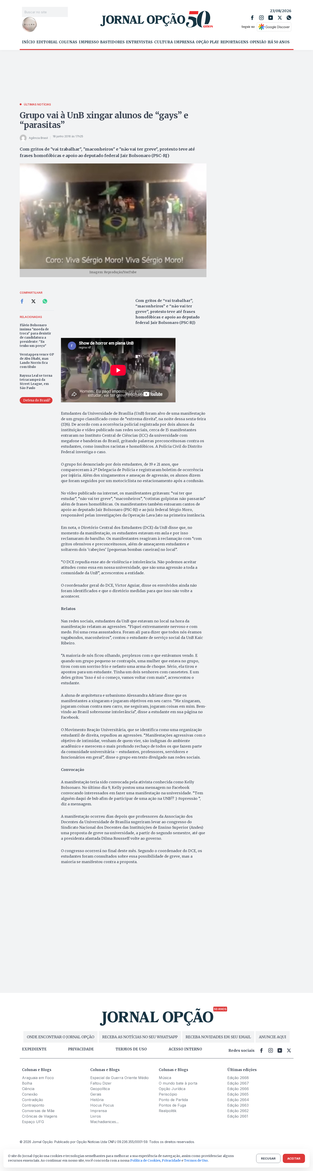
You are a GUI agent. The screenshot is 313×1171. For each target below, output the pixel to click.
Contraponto (33, 1105)
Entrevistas (139, 42)
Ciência (28, 1088)
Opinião (258, 42)
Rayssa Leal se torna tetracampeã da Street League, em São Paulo (36, 382)
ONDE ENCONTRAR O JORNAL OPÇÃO (60, 1037)
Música (165, 1077)
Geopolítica (100, 1088)
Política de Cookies (145, 1160)
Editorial (47, 42)
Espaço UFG (33, 1121)
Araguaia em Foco (38, 1077)
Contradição (32, 1099)
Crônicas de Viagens (39, 1116)
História (97, 1099)
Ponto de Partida (173, 1099)
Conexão (30, 1094)
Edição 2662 (238, 1110)
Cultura (163, 42)
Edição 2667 (238, 1083)
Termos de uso (131, 1049)
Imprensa (184, 42)
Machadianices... (104, 1121)
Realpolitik (167, 1110)
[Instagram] (261, 17)
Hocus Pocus (102, 1105)
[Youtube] (270, 17)
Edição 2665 (238, 1094)
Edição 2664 (238, 1099)
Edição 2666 (238, 1088)
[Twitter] (279, 17)
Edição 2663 (238, 1105)
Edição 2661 (237, 1116)
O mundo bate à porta (178, 1083)
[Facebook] (252, 17)
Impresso (89, 42)
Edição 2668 (238, 1077)
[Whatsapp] (289, 17)
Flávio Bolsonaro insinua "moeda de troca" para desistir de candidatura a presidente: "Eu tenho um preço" (35, 335)
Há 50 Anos (279, 42)
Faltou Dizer (101, 1083)
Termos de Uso (196, 1160)
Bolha (27, 1083)
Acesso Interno (185, 1049)
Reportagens (234, 42)
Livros (95, 1116)
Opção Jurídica (172, 1088)
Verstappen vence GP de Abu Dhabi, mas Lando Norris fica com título (37, 361)
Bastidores (112, 42)
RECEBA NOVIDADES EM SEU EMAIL (218, 1037)
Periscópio (168, 1094)
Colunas (68, 42)
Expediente (34, 1049)
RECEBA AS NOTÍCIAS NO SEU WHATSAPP (140, 1037)
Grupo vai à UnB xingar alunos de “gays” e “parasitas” (104, 120)
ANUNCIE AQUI (272, 1037)
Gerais (95, 1094)
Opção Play (207, 42)
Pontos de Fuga (172, 1105)
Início (28, 42)
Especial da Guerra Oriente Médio (119, 1077)
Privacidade (81, 1049)
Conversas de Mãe (38, 1110)
